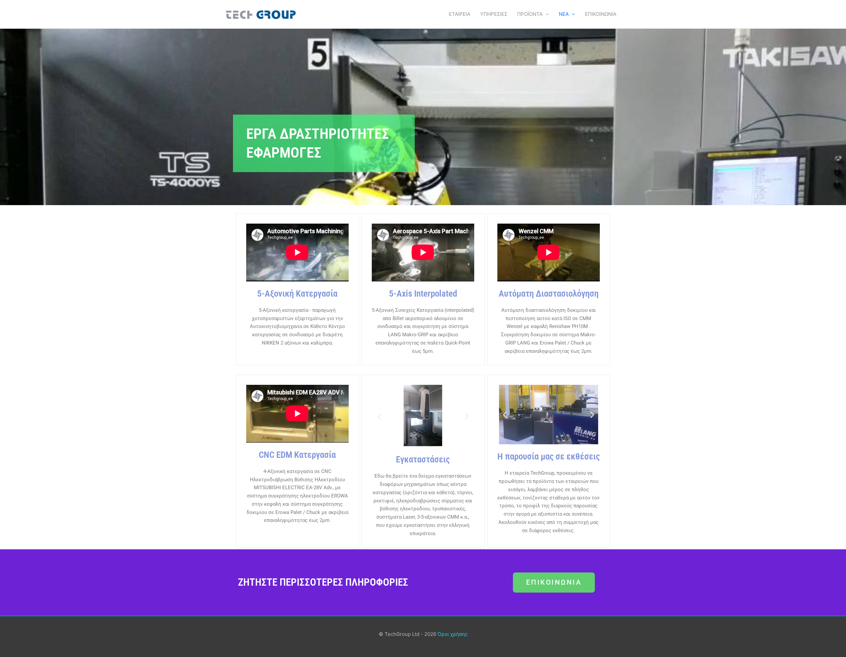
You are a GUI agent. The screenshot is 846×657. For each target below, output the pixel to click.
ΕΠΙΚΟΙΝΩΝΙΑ (600, 14)
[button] (379, 416)
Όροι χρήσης (453, 634)
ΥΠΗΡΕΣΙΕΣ (493, 14)
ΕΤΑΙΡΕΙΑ (459, 14)
